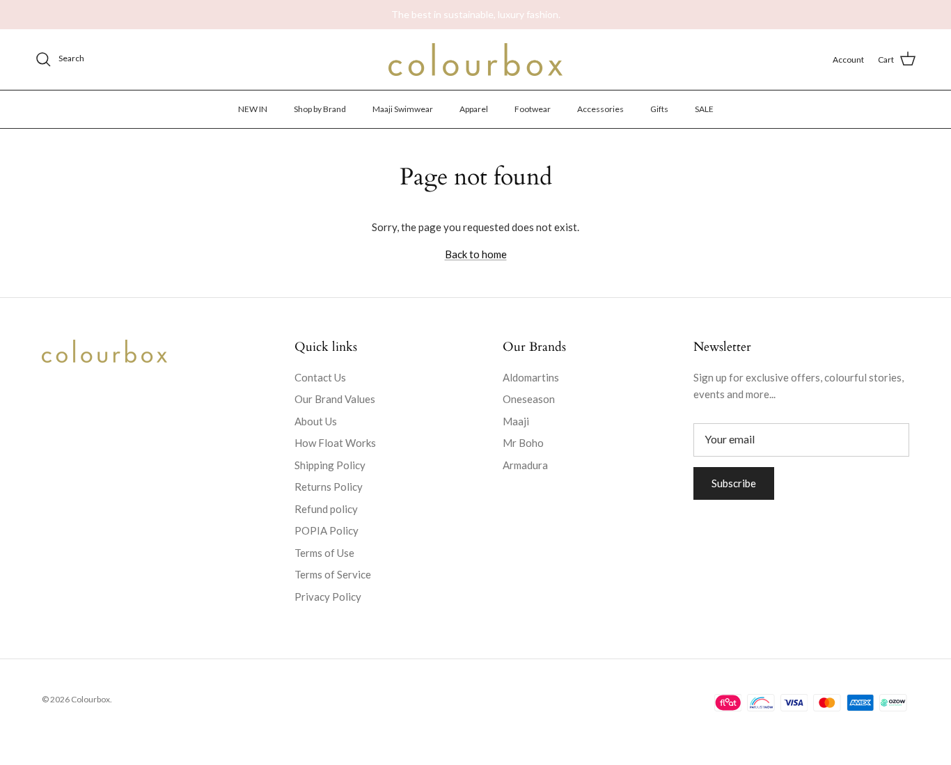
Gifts (659, 108)
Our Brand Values (334, 399)
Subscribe (734, 483)
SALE (704, 108)
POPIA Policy (326, 530)
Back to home (476, 254)
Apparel (473, 108)
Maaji (516, 421)
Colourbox (90, 699)
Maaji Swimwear (402, 108)
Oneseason (529, 399)
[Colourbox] (475, 59)
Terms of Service (332, 574)
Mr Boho (523, 442)
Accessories (600, 108)
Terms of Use (324, 552)
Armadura (525, 465)
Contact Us (320, 377)
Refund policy (326, 509)
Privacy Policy (327, 596)
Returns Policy (328, 486)
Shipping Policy (330, 465)
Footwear (532, 108)
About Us (315, 421)
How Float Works (335, 442)
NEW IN (252, 108)
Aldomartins (531, 377)
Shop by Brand (320, 108)
